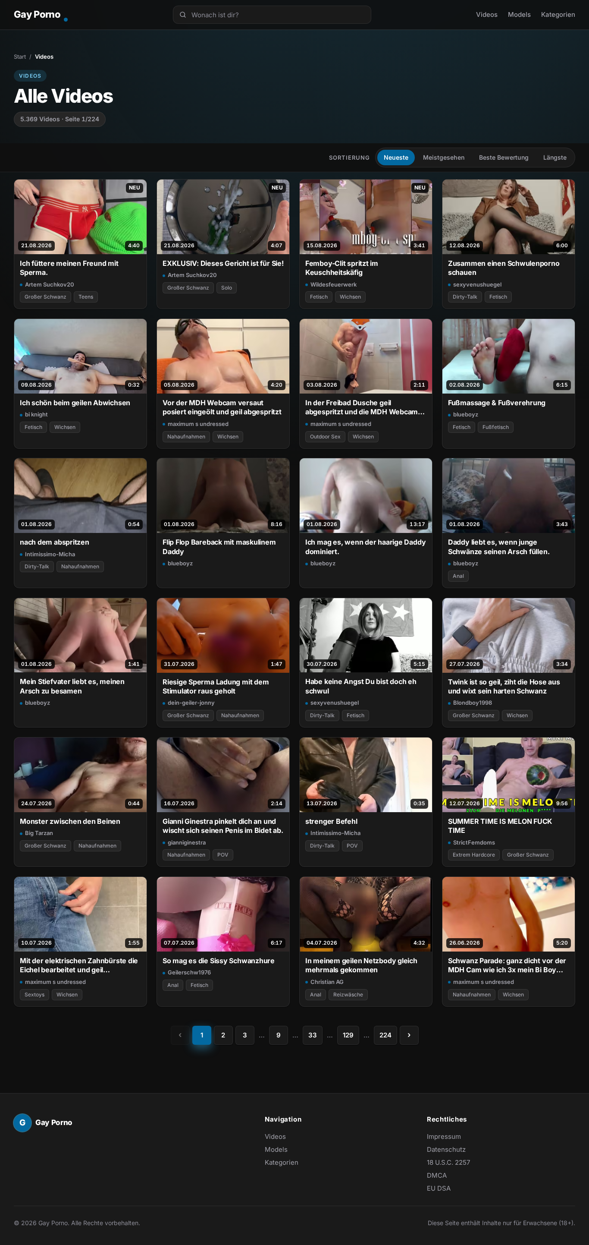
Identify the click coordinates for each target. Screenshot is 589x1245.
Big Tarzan (39, 832)
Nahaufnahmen (186, 436)
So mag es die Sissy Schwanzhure (219, 960)
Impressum (444, 1136)
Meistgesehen (443, 157)
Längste (555, 157)
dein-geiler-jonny (191, 702)
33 (312, 1035)
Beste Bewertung (504, 157)
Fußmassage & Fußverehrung (496, 402)
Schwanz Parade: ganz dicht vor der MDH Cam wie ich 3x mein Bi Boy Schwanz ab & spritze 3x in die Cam (507, 965)
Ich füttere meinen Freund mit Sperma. (69, 268)
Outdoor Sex (325, 436)
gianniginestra (187, 842)
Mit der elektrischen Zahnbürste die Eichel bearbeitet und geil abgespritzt (79, 965)
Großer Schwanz (45, 296)
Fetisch (319, 296)
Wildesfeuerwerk (333, 284)
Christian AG (327, 981)
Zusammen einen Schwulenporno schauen (504, 268)
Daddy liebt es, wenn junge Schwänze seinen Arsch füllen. (499, 546)
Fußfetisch (495, 427)
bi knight (36, 414)
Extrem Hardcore (474, 854)
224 (385, 1035)
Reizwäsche (348, 994)
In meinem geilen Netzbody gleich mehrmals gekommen (361, 965)
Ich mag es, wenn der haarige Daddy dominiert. (365, 546)
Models (519, 14)
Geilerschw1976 (189, 972)
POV (223, 854)
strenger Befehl (331, 821)
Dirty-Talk (465, 296)
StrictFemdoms (474, 842)
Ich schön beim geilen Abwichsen (75, 402)
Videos (487, 14)
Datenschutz (446, 1149)
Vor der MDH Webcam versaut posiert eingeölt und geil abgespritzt (222, 407)
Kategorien (558, 14)
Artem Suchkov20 (49, 284)
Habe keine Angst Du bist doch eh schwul (361, 686)
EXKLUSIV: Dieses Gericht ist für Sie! (223, 263)
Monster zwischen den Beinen (70, 821)
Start (20, 56)
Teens (85, 296)
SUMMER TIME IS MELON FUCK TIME (500, 826)
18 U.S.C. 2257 (448, 1162)
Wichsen (350, 296)
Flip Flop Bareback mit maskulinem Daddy (219, 546)
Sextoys (34, 994)
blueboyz (465, 414)
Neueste (396, 157)
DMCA (437, 1175)
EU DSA (439, 1188)
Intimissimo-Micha (50, 554)
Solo (226, 287)
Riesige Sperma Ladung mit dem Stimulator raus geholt (216, 686)
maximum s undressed (198, 423)
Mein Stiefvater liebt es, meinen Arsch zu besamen (72, 686)
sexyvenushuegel (477, 284)
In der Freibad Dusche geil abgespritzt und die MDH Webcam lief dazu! (361, 407)
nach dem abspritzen (54, 542)
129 (348, 1035)
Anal (458, 576)
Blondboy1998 (472, 702)
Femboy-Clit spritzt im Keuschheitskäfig (341, 268)
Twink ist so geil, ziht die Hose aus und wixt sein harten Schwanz (504, 686)
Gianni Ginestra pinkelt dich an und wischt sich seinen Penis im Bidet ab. (223, 826)
